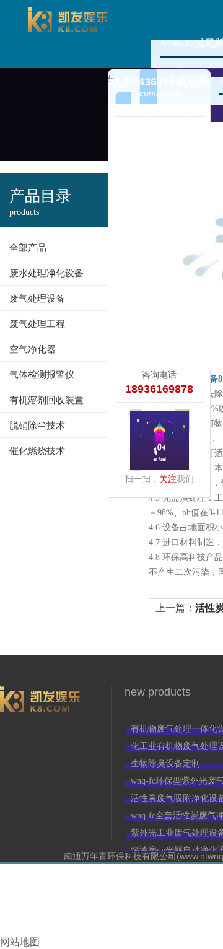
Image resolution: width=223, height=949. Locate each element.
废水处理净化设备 (46, 273)
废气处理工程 (37, 324)
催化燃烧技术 (37, 451)
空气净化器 (32, 349)
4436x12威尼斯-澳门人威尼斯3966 (68, 34)
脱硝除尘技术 (37, 426)
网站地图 (20, 942)
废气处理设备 (37, 299)
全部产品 (27, 248)
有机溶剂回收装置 (46, 400)
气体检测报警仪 (41, 375)
